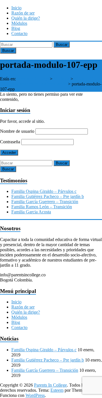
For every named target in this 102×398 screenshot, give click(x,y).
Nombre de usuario (17, 131)
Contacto (19, 33)
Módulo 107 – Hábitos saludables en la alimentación (50, 81)
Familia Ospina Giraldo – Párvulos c (43, 191)
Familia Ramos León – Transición (41, 206)
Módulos (19, 23)
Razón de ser (23, 13)
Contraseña (10, 141)
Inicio (16, 7)
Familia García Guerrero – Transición (44, 201)
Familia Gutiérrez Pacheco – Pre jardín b (47, 196)
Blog (15, 28)
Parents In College (32, 78)
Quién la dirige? (25, 18)
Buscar (61, 44)
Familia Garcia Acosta (31, 211)
